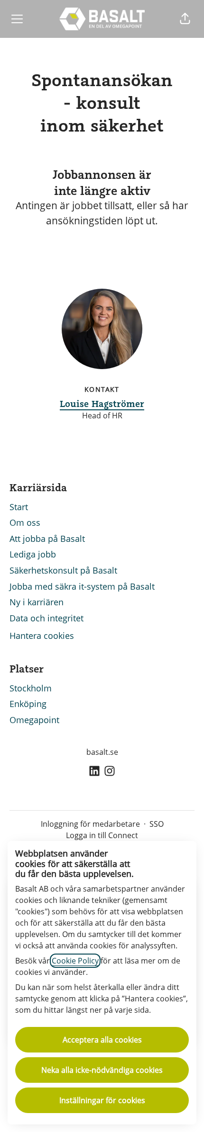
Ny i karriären (36, 602)
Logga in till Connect (102, 835)
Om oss (24, 522)
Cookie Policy (75, 960)
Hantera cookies (41, 635)
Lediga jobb (32, 554)
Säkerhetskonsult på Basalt (63, 570)
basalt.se (102, 752)
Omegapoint (34, 719)
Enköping (27, 703)
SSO (156, 824)
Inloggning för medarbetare (90, 824)
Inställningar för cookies (102, 1100)
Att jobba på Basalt (47, 538)
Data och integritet (46, 618)
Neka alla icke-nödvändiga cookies (102, 1070)
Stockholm (30, 688)
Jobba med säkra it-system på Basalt (82, 586)
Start (18, 507)
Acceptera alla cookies (102, 1040)
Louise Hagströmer (102, 403)
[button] (185, 19)
